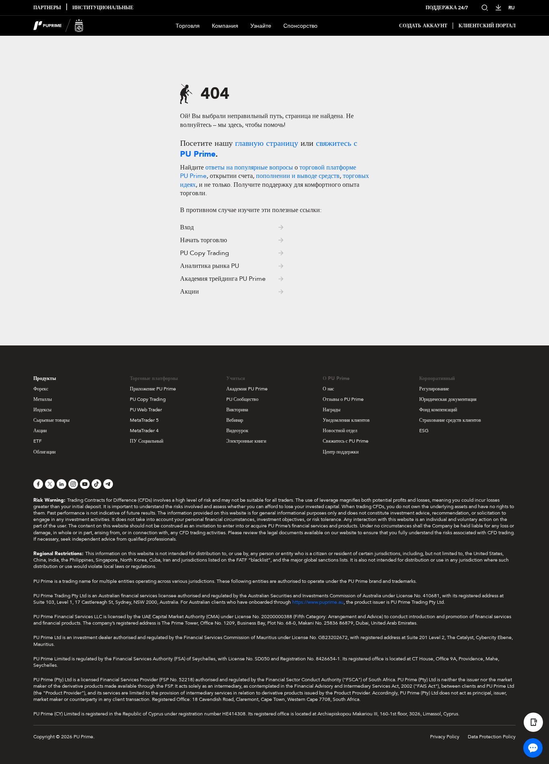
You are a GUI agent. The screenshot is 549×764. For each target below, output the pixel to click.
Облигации (44, 452)
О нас (328, 389)
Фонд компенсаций (438, 410)
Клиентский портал (487, 26)
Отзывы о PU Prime (343, 399)
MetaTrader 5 (144, 420)
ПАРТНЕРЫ (47, 8)
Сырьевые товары (51, 420)
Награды (331, 410)
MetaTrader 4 (144, 430)
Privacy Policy (444, 736)
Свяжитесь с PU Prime (346, 441)
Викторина (237, 410)
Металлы (42, 399)
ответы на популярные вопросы (249, 167)
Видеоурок (237, 430)
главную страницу (268, 143)
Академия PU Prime (247, 389)
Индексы (42, 410)
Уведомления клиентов (346, 420)
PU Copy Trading (148, 399)
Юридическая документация (448, 399)
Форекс (40, 389)
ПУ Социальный (146, 441)
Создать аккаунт (423, 26)
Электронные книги (246, 441)
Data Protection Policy (492, 736)
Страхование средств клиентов (450, 420)
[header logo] (58, 26)
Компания (225, 26)
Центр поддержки (340, 452)
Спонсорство (300, 26)
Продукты (44, 378)
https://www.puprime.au (318, 602)
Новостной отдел (340, 430)
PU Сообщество (242, 399)
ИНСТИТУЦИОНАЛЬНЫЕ (102, 8)
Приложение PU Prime (153, 389)
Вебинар (234, 420)
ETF (37, 441)
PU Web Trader (146, 410)
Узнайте (260, 26)
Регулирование (434, 389)
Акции (40, 430)
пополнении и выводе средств (298, 176)
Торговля (188, 26)
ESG (423, 430)
